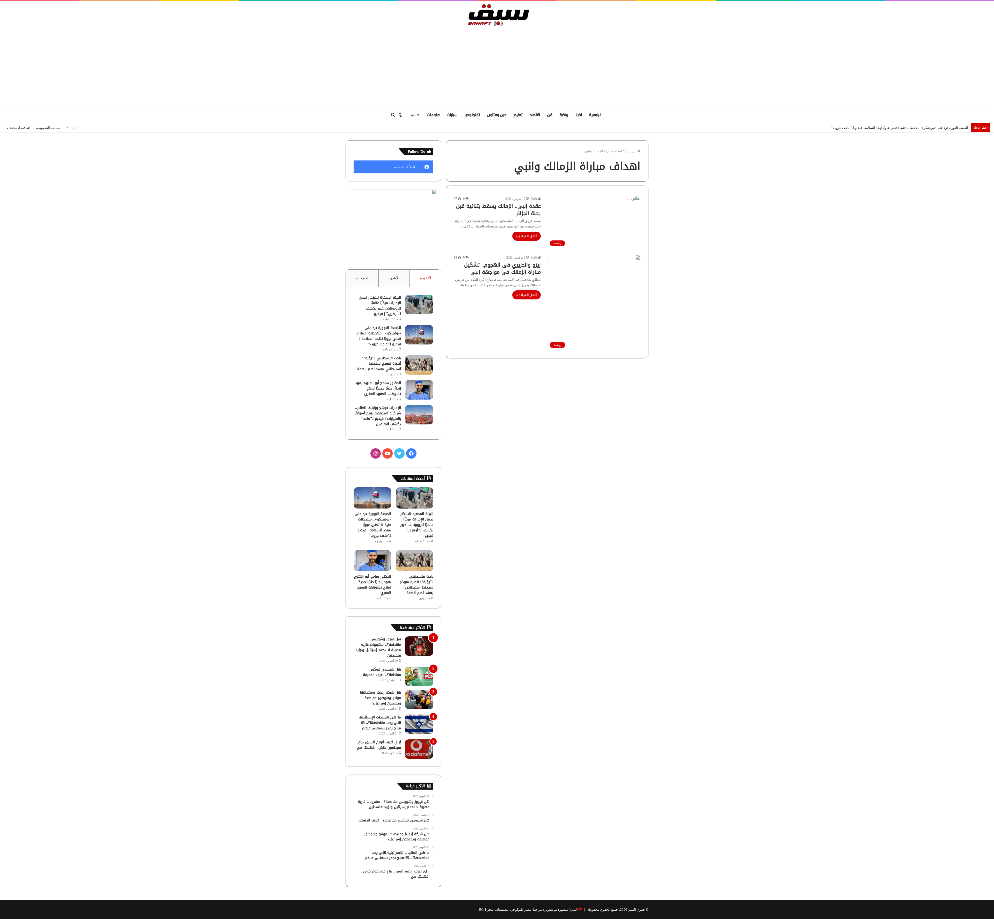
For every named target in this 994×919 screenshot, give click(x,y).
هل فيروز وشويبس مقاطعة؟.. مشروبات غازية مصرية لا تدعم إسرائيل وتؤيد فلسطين (378, 647)
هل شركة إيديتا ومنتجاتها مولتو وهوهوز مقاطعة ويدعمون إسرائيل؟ (380, 698)
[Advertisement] (497, 65)
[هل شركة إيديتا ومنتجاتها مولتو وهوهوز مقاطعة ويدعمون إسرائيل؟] (419, 699)
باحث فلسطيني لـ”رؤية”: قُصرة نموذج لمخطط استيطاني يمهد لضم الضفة (379, 363)
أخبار (578, 115)
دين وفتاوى (496, 115)
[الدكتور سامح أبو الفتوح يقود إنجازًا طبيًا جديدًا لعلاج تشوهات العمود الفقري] (419, 390)
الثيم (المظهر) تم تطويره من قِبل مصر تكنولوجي (544, 909)
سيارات (452, 115)
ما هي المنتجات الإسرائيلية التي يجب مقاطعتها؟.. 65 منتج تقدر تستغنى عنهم (380, 723)
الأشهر (394, 278)
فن (549, 115)
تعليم (518, 115)
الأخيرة (425, 278)
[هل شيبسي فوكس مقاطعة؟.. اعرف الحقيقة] (419, 676)
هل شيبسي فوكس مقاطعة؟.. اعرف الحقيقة (382, 672)
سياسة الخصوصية (47, 128)
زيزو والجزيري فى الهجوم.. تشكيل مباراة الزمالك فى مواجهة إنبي (502, 268)
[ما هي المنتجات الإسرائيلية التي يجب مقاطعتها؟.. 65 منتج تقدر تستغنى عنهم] (419, 724)
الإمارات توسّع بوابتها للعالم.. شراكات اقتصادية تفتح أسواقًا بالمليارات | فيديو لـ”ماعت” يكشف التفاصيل (378, 416)
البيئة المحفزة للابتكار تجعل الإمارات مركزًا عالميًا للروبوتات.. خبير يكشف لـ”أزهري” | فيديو (380, 305)
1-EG (482, 909)
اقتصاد (535, 115)
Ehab (534, 199)
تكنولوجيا (472, 115)
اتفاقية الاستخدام (18, 128)
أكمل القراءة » (526, 236)
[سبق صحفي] (497, 15)
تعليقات (362, 278)
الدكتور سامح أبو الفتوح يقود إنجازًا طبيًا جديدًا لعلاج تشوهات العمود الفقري (378, 388)
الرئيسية (595, 115)
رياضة (564, 115)
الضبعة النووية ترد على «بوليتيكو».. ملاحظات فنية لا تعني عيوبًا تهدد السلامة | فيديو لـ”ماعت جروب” (899, 128)
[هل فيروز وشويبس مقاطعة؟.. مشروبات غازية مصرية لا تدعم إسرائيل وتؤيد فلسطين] (419, 646)
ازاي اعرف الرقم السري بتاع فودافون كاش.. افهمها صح (379, 745)
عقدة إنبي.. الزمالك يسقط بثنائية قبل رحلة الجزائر (498, 209)
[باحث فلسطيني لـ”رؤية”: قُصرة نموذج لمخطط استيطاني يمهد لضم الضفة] (419, 365)
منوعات (433, 115)
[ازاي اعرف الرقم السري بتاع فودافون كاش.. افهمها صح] (419, 749)
